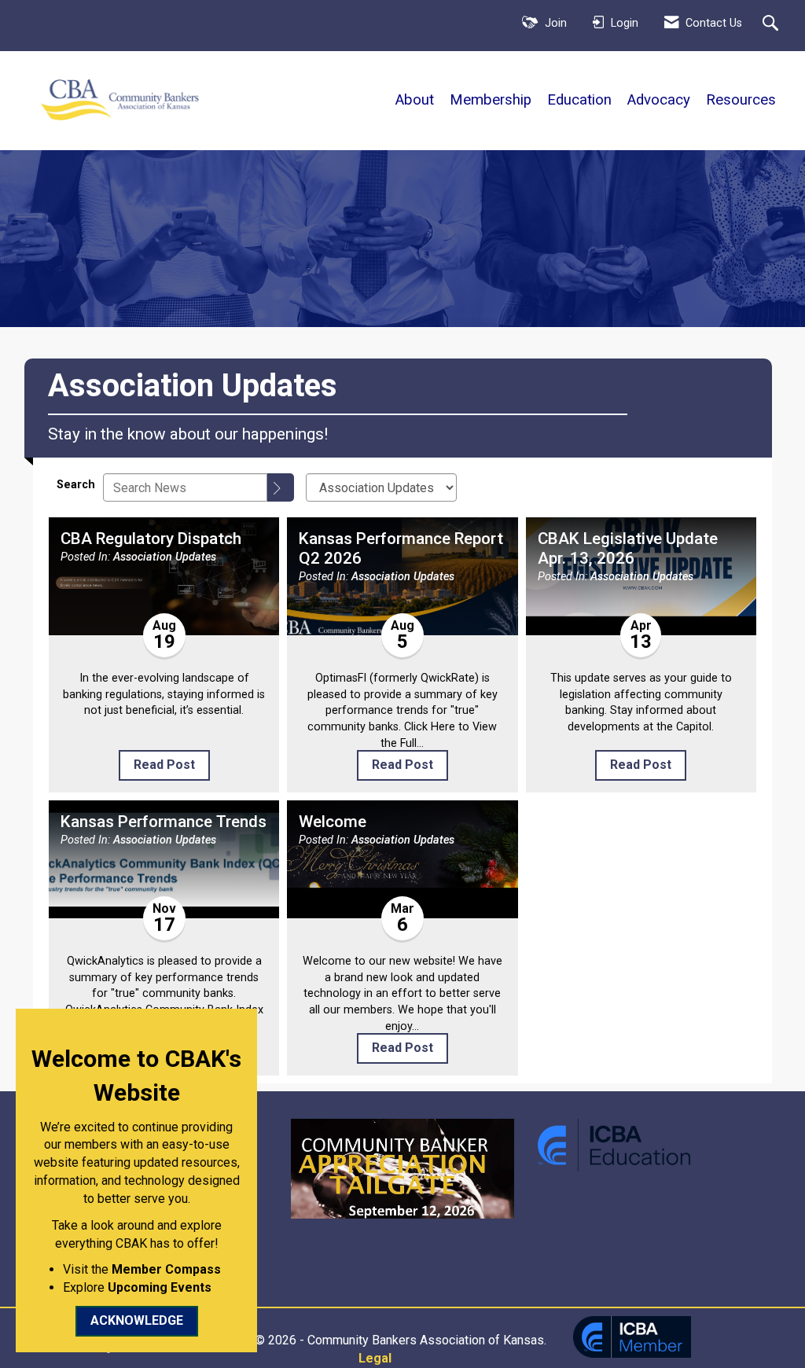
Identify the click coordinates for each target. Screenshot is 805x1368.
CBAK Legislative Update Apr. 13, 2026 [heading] (628, 548)
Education (579, 99)
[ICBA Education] (614, 1144)
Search (76, 484)
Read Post (164, 764)
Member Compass (166, 1269)
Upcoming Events (159, 1287)
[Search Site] (772, 24)
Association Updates (164, 557)
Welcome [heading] (332, 821)
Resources (741, 99)
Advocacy (658, 99)
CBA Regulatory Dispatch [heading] (151, 538)
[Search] (280, 487)
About (414, 99)
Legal (374, 1358)
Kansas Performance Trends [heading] (163, 821)
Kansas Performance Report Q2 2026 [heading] (401, 548)
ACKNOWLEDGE (136, 1320)
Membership (490, 99)
